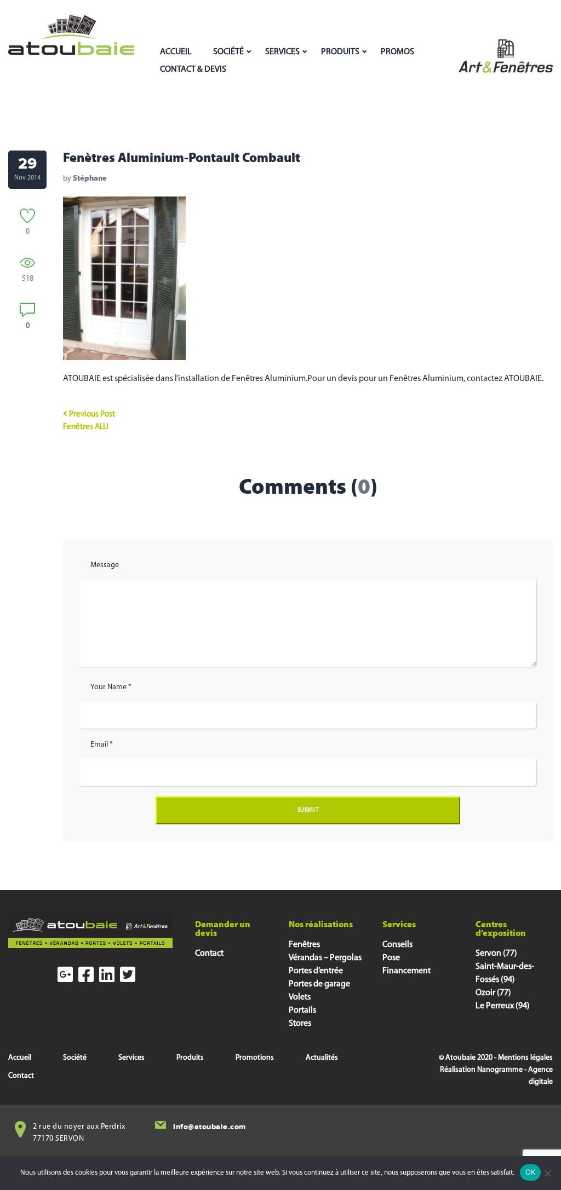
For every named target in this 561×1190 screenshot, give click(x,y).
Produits (340, 52)
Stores (300, 1023)
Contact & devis (193, 69)
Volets (300, 997)
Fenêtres (304, 944)
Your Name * (110, 687)
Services (282, 52)
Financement (406, 971)
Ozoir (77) (493, 993)
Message (104, 565)
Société (228, 52)
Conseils (397, 944)
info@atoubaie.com (209, 1126)
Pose (391, 958)
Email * (101, 745)
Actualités (322, 1058)
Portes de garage (319, 984)
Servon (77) (496, 953)
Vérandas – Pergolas (325, 958)
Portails (302, 1010)
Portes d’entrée (316, 971)
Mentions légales (525, 1058)
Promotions (255, 1058)
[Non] (547, 1173)
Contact (209, 953)
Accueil (176, 52)
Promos (397, 52)
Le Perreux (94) (503, 1006)
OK (530, 1172)
